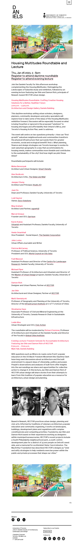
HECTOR (50, 286)
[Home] (18, 12)
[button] (69, 2)
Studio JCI (37, 185)
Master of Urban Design (25, 275)
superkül (35, 209)
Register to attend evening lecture (32, 79)
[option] (41, 480)
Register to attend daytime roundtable (34, 76)
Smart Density (44, 169)
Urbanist (15, 225)
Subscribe (47, 531)
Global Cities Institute (34, 336)
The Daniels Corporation (49, 235)
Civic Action (40, 325)
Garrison (31, 217)
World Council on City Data (40, 254)
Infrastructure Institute (35, 304)
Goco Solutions (24, 201)
